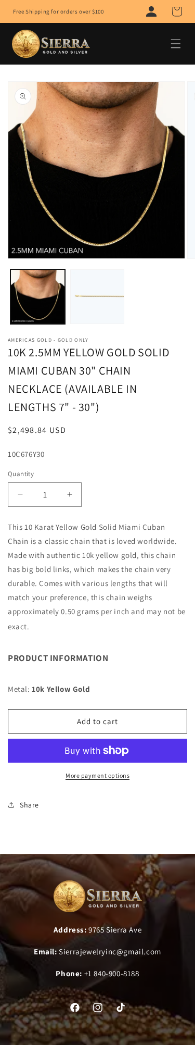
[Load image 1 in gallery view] (37, 296)
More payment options (97, 775)
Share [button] (29, 805)
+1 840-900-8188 (111, 973)
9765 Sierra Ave (114, 930)
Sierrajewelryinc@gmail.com (110, 951)
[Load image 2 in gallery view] (97, 296)
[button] (176, 11)
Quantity (21, 473)
